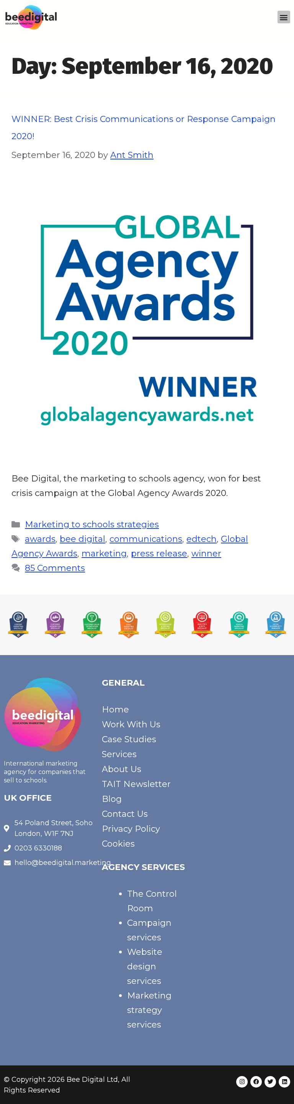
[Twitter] (270, 1082)
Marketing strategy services (149, 1010)
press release (159, 553)
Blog (112, 799)
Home (115, 709)
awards (40, 539)
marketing (104, 553)
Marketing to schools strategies (92, 524)
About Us (121, 769)
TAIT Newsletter (136, 784)
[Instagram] (242, 1082)
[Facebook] (256, 1082)
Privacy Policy (131, 829)
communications (145, 539)
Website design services (144, 966)
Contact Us (125, 814)
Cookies (118, 844)
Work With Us (131, 724)
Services (119, 754)
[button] (284, 17)
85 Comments (55, 568)
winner (206, 553)
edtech (201, 539)
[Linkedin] (284, 1082)
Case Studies (129, 739)
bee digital (82, 539)
